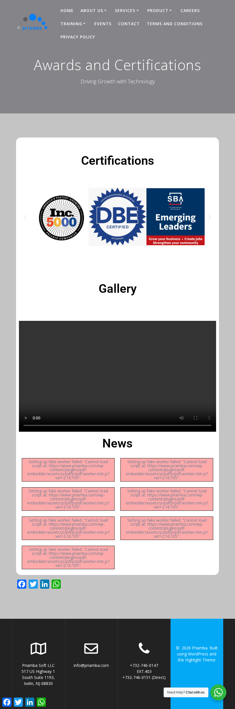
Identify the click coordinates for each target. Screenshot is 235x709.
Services (125, 10)
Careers (190, 10)
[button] (25, 217)
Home (67, 10)
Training (71, 23)
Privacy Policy (77, 37)
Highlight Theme (200, 660)
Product (158, 10)
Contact (129, 23)
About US (92, 10)
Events (102, 23)
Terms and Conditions (175, 23)
